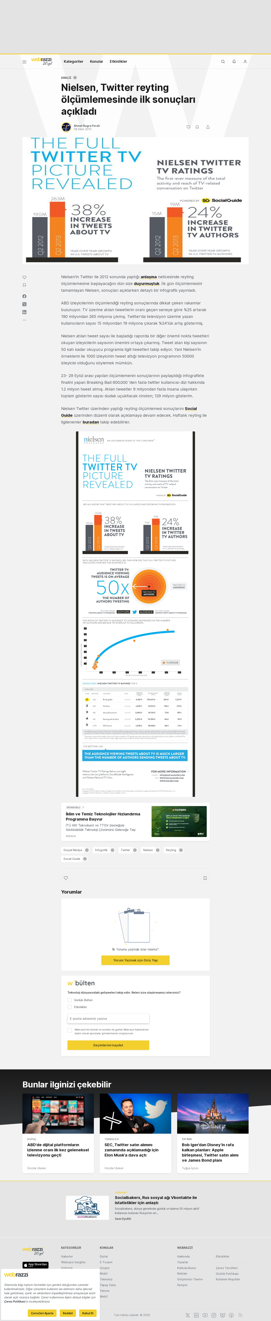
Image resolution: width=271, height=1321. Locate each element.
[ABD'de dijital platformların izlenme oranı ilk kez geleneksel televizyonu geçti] (58, 1114)
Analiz (66, 77)
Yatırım (187, 1139)
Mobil (104, 1273)
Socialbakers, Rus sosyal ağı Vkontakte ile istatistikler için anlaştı (156, 1200)
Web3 (104, 1296)
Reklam (182, 1273)
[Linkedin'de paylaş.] (24, 312)
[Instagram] (213, 1314)
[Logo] (42, 61)
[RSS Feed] (239, 1314)
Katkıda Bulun (186, 1268)
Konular (96, 61)
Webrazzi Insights (73, 1262)
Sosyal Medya (72, 850)
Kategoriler (73, 61)
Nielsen (148, 850)
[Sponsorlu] (179, 821)
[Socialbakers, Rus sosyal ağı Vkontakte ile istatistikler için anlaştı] (87, 1208)
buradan (91, 422)
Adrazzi (71, 836)
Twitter (125, 850)
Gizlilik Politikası (227, 1273)
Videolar (67, 1268)
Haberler (67, 1256)
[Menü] (24, 62)
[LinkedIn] (196, 1314)
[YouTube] (204, 1314)
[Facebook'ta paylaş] (24, 296)
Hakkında (183, 1256)
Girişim (105, 1268)
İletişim (182, 1285)
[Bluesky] (222, 1314)
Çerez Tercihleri (227, 1268)
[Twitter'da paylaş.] (24, 304)
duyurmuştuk (146, 283)
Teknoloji (111, 1139)
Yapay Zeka (108, 1285)
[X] (187, 1314)
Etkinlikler (118, 61)
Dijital (31, 1139)
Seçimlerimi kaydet (108, 1045)
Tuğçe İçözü (190, 1168)
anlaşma (149, 276)
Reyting (171, 850)
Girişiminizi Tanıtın (190, 1279)
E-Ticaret (106, 1262)
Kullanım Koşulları (228, 1279)
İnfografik (101, 850)
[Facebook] (231, 1314)
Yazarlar (182, 1262)
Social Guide (71, 858)
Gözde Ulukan (36, 1168)
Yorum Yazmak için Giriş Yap (135, 960)
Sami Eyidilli (123, 1218)
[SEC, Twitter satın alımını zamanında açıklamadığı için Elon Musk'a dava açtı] (135, 1114)
